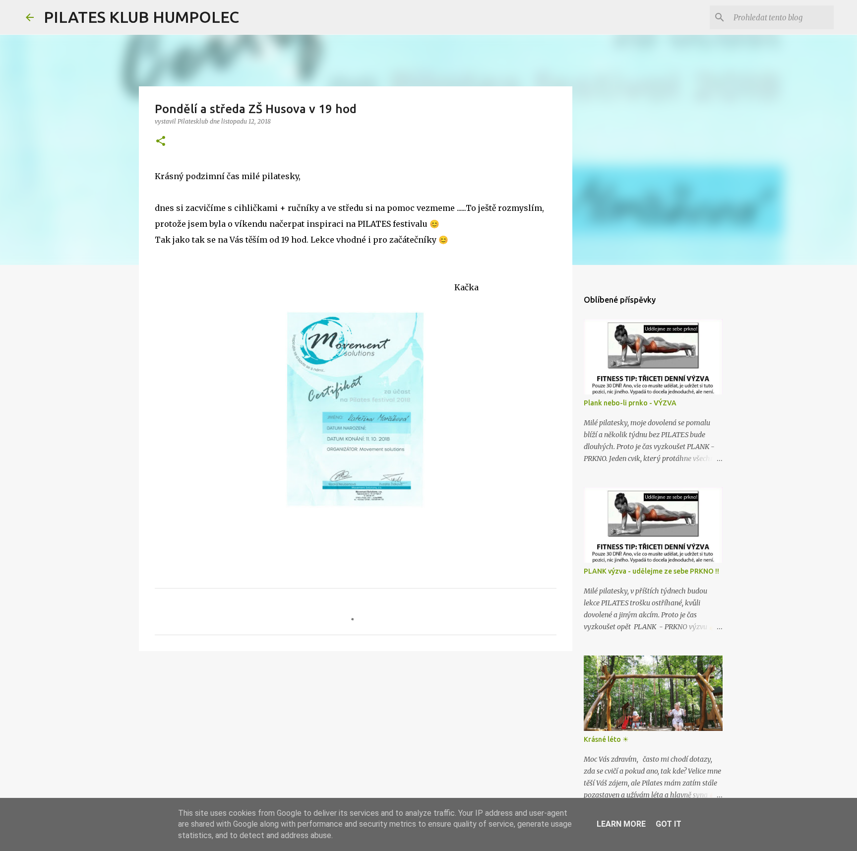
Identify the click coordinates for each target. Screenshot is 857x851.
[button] (161, 141)
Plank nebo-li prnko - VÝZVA (630, 403)
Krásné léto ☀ (606, 739)
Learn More (621, 824)
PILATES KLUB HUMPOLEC (141, 17)
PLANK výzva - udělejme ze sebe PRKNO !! (651, 571)
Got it (668, 824)
